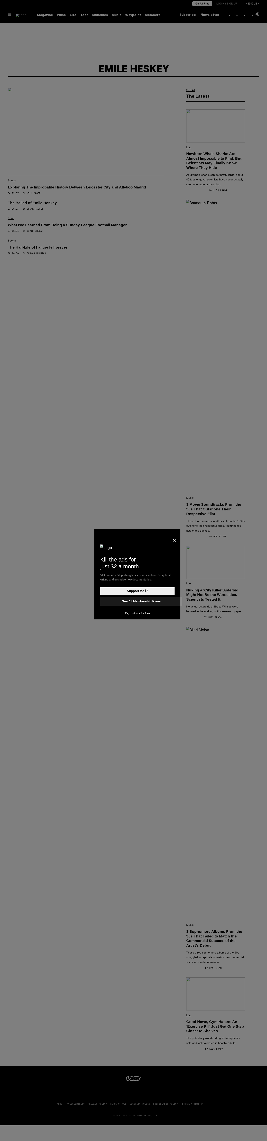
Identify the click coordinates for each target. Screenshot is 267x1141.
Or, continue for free (137, 613)
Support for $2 (137, 591)
